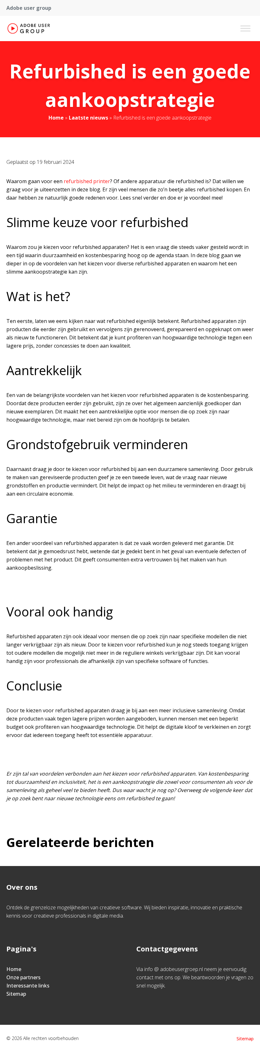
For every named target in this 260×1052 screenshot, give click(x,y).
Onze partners (23, 977)
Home (56, 117)
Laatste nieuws (88, 117)
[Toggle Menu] (245, 28)
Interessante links (27, 985)
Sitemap (16, 993)
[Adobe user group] (28, 28)
